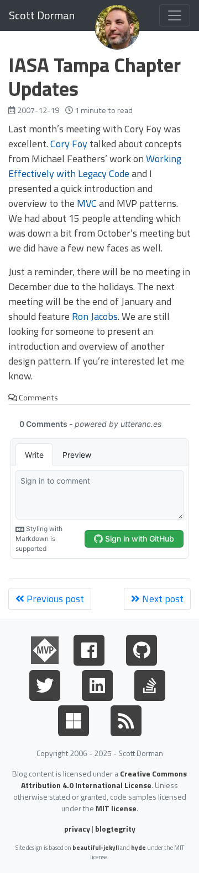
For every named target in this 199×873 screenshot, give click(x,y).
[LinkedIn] (97, 683)
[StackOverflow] (150, 683)
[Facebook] (89, 648)
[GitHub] (141, 648)
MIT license (116, 808)
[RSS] (126, 718)
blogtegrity (115, 828)
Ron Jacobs (95, 316)
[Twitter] (45, 683)
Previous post (54, 598)
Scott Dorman (42, 15)
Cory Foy (68, 143)
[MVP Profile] (45, 648)
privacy (77, 828)
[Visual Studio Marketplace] (73, 718)
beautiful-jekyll (95, 847)
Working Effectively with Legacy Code (94, 166)
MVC (87, 203)
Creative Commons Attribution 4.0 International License (104, 779)
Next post (162, 598)
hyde (138, 847)
